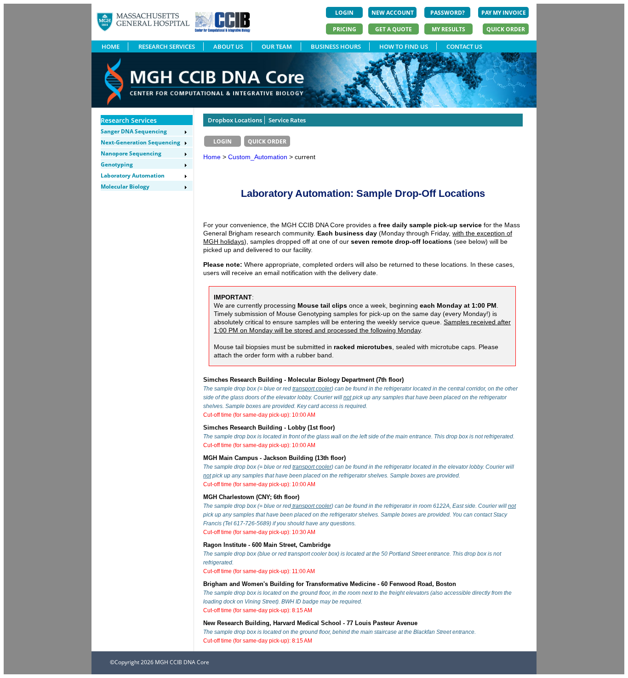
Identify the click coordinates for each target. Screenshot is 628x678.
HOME (111, 46)
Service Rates (287, 120)
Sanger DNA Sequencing (134, 131)
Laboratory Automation (133, 175)
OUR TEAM (277, 46)
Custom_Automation (258, 157)
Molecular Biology (125, 186)
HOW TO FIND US (403, 46)
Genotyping (117, 164)
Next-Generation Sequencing (140, 142)
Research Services (129, 120)
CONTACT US (464, 46)
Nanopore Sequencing (131, 153)
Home (212, 157)
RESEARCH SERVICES (166, 46)
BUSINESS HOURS (336, 46)
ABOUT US (228, 46)
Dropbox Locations (235, 120)
